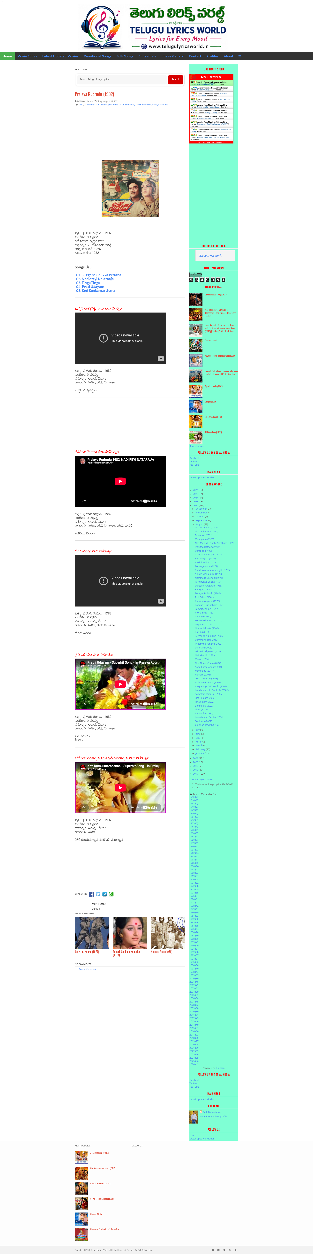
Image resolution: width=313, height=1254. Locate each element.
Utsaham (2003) (203, 647)
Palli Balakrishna (212, 1112)
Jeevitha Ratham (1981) (207, 546)
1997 (194, 968)
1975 (194, 895)
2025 (196, 493)
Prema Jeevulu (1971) (206, 566)
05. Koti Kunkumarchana (95, 290)
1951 (193, 816)
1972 (194, 885)
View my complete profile (213, 1116)
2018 (196, 769)
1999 (194, 975)
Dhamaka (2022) (203, 535)
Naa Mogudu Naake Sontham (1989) (214, 543)
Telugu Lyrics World (210, 255)
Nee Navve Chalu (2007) (208, 663)
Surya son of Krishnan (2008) (102, 1198)
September (202, 520)
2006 (194, 998)
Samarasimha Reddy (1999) (208, 107)
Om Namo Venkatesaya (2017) (102, 1168)
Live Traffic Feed (211, 76)
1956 (193, 833)
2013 (194, 1021)
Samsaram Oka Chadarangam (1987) (212, 124)
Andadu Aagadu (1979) (207, 601)
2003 (194, 988)
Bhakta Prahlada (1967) (100, 1183)
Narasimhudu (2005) (205, 90)
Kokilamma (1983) (204, 612)
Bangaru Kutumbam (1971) (209, 605)
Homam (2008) (203, 674)
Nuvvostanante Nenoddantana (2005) (220, 355)
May (198, 737)
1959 (193, 843)
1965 (194, 862)
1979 (194, 909)
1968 (194, 872)
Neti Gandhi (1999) (205, 655)
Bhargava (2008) (203, 589)
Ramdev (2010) (203, 616)
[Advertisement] (130, 134)
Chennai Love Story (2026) (216, 294)
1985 (194, 928)
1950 (193, 813)
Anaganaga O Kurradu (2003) (211, 686)
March (199, 745)
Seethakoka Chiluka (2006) (209, 635)
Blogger (220, 1068)
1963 (194, 856)
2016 (194, 1031)
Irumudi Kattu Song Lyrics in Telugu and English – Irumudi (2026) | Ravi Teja (221, 372)
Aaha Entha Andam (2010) (209, 666)
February (201, 749)
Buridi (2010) (202, 632)
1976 (194, 899)
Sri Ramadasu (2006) (214, 416)
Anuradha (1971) (204, 713)
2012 (194, 1018)
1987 (194, 935)
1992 (194, 952)
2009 (194, 1008)
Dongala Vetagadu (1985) (208, 585)
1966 (194, 866)
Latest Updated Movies (60, 56)
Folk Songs (125, 56)
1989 (194, 942)
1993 (194, 955)
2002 (194, 985)
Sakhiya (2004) (211, 113)
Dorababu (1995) (204, 550)
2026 (196, 489)
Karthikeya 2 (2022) (205, 558)
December (202, 508)
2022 (196, 505)
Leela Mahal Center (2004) (209, 717)
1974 (194, 892)
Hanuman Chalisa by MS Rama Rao (104, 1229)
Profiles (213, 56)
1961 (193, 849)
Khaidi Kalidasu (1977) (207, 562)
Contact (195, 56)
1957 (194, 836)
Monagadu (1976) (204, 539)
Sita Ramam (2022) (205, 697)
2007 (194, 1001)
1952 (193, 819)
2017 (196, 773)
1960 (194, 846)
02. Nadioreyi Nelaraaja (95, 278)
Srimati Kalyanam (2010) (208, 651)
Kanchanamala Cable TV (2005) (212, 690)
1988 (194, 938)
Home (7, 56)
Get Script (201, 142)
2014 (194, 1024)
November (202, 512)
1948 (193, 806)
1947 (193, 803)
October (200, 516)
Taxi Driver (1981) (204, 597)
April (198, 741)
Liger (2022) (201, 709)
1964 (194, 859)
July (198, 729)
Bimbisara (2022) (204, 705)
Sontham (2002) (203, 721)
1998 (194, 971)
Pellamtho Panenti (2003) (208, 643)
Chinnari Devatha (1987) (208, 724)
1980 (194, 912)
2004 (194, 991)
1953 (193, 823)
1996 (194, 965)
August (200, 524)
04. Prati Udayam (90, 286)
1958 (193, 839)
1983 (194, 922)
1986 (194, 932)
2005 (194, 994)
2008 (194, 1004)
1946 (193, 800)
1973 (194, 889)
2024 (196, 497)
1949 (193, 809)
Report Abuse (196, 446)
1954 (193, 826)
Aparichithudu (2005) (214, 386)
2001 (194, 981)
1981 (194, 915)
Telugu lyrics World (99, 1250)
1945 (193, 796)
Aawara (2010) (211, 340)
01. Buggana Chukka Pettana (98, 275)
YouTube (194, 464)
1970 (194, 879)
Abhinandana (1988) (213, 432)
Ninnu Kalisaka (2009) (207, 628)
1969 (194, 876)
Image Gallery (173, 56)
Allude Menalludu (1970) (208, 573)
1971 (194, 882)
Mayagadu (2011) (204, 670)
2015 (194, 1027)
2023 (196, 501)
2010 (194, 1011)
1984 (194, 925)
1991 (194, 948)
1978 (194, 905)
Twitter (193, 461)
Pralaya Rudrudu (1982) (94, 94)
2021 (196, 758)
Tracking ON (220, 142)
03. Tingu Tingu (88, 282)
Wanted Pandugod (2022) (208, 554)
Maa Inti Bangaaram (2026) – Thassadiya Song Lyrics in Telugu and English (220, 313)
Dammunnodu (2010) (206, 639)
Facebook (194, 458)
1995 (194, 961)
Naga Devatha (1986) (206, 527)
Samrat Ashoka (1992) (206, 608)
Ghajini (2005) (211, 401)
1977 (194, 902)
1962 (194, 852)
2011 (194, 1014)
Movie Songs (27, 56)
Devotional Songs (97, 56)
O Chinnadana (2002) (205, 84)
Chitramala (147, 56)
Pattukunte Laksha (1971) (208, 581)
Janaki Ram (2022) (204, 701)
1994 (194, 958)
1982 (194, 918)
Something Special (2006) (208, 693)
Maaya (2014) (202, 659)
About (228, 56)
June (198, 733)
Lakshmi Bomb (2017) (206, 531)
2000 (194, 978)
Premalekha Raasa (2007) (208, 620)
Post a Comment (88, 969)
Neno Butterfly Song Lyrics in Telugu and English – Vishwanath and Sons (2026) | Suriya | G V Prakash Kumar (220, 328)
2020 (196, 762)
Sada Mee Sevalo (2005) (208, 682)
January (200, 753)
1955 (194, 829)
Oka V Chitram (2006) (206, 678)
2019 (196, 765)
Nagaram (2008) (203, 624)
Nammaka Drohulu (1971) (209, 577)
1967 (194, 869)
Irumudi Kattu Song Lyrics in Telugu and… (213, 137)
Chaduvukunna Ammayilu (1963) (212, 570)
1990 (194, 945)
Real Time (210, 142)
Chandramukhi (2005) (206, 118)
